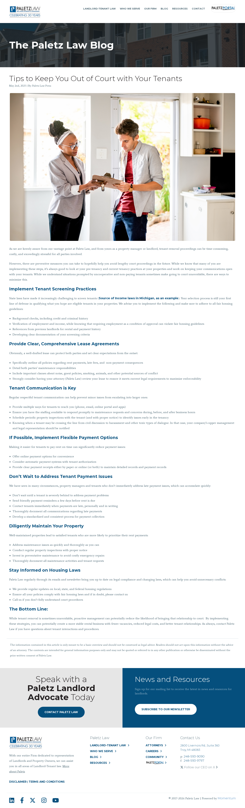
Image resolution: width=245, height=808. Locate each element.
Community (155, 757)
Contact (198, 8)
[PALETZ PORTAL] (156, 763)
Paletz (223, 8)
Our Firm (150, 8)
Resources (180, 8)
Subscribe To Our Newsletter (166, 709)
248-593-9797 (194, 760)
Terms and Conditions (47, 781)
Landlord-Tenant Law (99, 8)
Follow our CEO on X (199, 767)
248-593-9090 (194, 756)
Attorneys (154, 745)
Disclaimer (17, 781)
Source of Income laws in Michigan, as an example (138, 298)
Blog (164, 8)
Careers (152, 751)
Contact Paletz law (61, 712)
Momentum (227, 798)
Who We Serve (130, 8)
